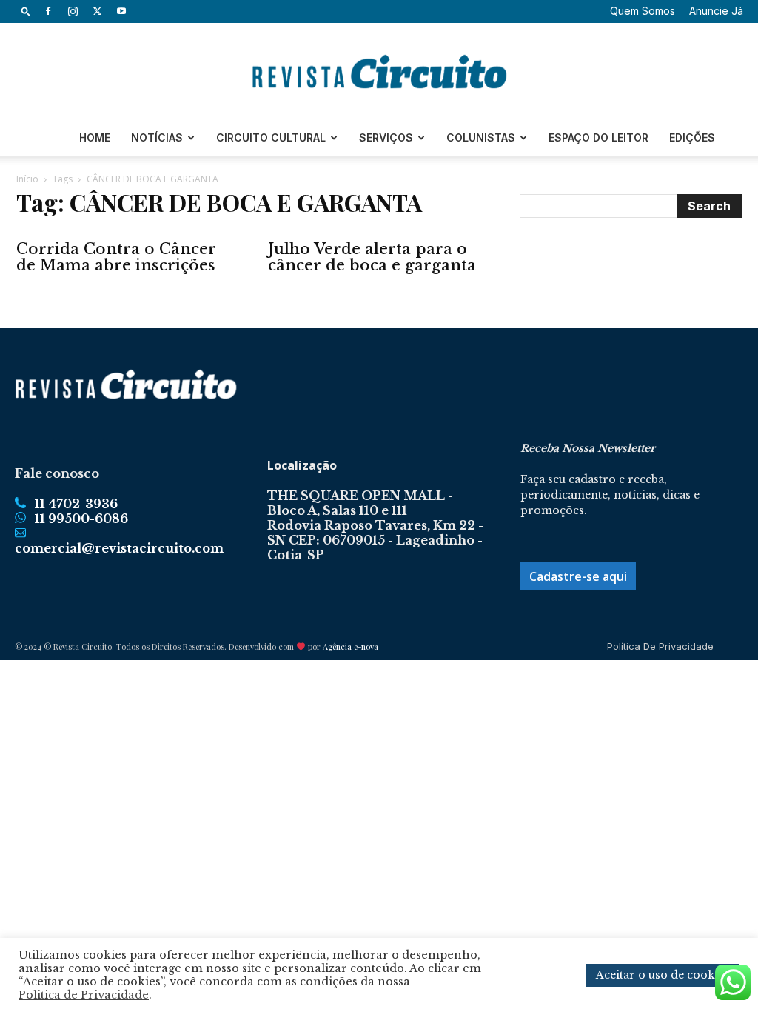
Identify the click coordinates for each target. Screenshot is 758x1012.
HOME (94, 137)
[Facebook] (48, 11)
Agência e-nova (350, 646)
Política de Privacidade (660, 646)
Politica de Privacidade (84, 995)
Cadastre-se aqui (578, 576)
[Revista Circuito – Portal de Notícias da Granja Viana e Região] (379, 72)
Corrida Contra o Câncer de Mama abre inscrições (116, 257)
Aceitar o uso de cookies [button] (662, 975)
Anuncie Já (716, 10)
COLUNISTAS (480, 137)
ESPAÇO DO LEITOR (598, 137)
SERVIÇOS (386, 137)
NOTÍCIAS (157, 137)
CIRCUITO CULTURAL (271, 137)
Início (27, 179)
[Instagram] (72, 11)
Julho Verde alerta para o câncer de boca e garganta (372, 257)
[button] (26, 10)
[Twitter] (97, 11)
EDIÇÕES (692, 137)
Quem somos (642, 10)
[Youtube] (121, 11)
